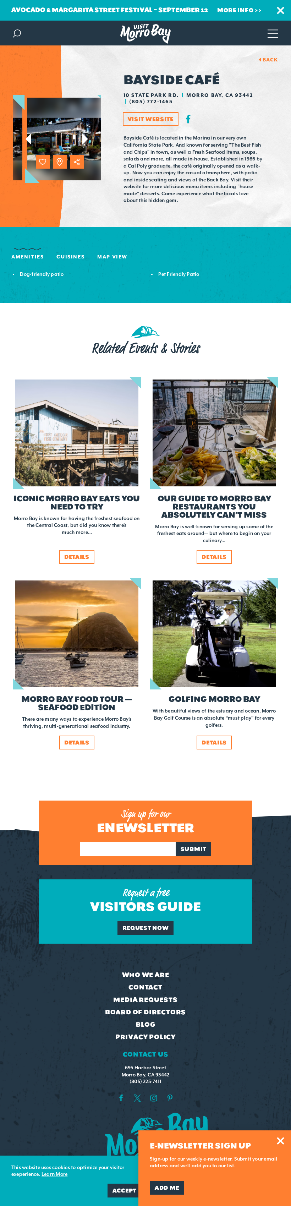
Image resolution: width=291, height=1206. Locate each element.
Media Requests (145, 1000)
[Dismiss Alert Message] (281, 10)
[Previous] (28, 139)
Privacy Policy (145, 1037)
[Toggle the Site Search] (17, 32)
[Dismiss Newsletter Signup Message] (281, 1141)
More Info (235, 10)
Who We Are (145, 975)
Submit (193, 849)
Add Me (167, 1187)
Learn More (54, 1174)
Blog (145, 1024)
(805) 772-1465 (150, 101)
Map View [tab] (112, 256)
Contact (145, 987)
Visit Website (151, 119)
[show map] (60, 162)
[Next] (85, 139)
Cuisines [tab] (70, 256)
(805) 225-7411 (145, 1082)
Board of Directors (145, 1012)
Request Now (145, 927)
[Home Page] (145, 34)
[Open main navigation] (273, 33)
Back (270, 59)
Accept (124, 1190)
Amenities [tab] (27, 256)
